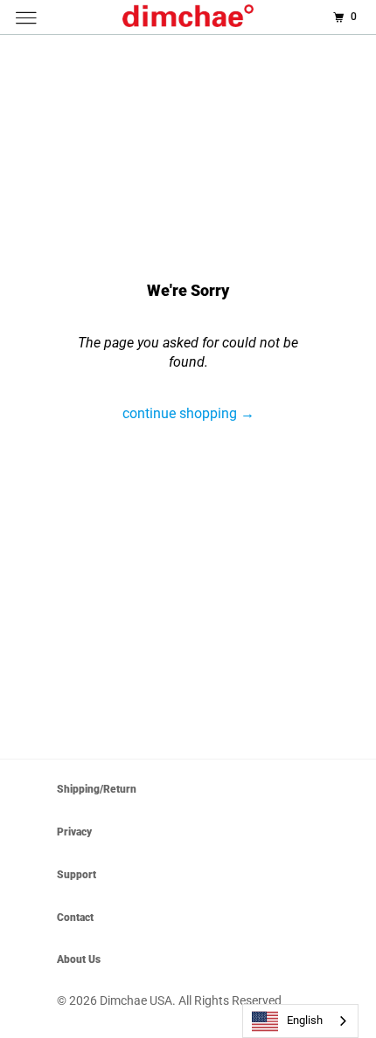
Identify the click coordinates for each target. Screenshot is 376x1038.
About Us (79, 959)
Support (76, 875)
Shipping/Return (96, 789)
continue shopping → (188, 413)
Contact (75, 917)
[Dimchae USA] (188, 17)
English (305, 1020)
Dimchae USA (136, 1000)
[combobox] (300, 1021)
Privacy (74, 832)
